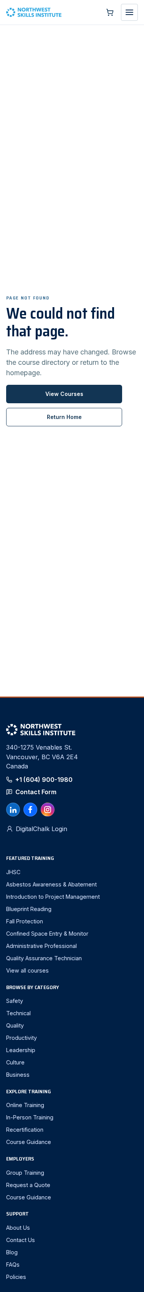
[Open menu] (129, 12)
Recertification (24, 1129)
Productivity (21, 1037)
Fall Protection (24, 921)
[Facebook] (30, 809)
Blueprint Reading (28, 909)
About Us (18, 1227)
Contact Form (35, 792)
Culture (15, 1062)
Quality (15, 1025)
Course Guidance (28, 1142)
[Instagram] (48, 809)
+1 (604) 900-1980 (44, 779)
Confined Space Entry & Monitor (47, 933)
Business (18, 1074)
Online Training (25, 1105)
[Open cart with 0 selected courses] (110, 12)
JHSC (13, 872)
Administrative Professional (41, 946)
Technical (18, 1013)
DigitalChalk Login (41, 829)
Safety (14, 1001)
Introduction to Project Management (53, 896)
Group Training (25, 1172)
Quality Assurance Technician (44, 958)
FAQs (13, 1264)
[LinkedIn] (13, 809)
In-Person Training (29, 1117)
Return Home (64, 417)
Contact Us (20, 1240)
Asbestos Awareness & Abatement (51, 884)
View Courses (64, 394)
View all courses (27, 970)
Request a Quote (28, 1185)
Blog (12, 1252)
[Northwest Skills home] (51, 12)
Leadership (20, 1050)
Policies (16, 1277)
